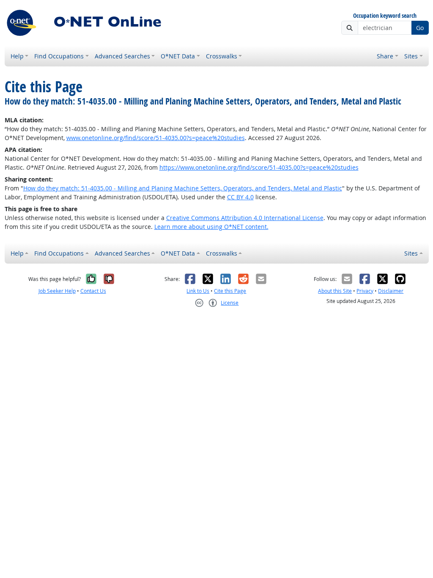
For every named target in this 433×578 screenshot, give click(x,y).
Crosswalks (221, 56)
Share (385, 56)
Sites (411, 56)
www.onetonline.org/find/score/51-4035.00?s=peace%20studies (155, 138)
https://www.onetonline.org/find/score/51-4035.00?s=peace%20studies (259, 167)
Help (17, 56)
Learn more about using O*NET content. (211, 227)
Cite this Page (230, 291)
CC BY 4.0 (240, 197)
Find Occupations (59, 56)
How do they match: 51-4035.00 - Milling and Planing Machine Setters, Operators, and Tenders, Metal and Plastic (182, 188)
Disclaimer (390, 291)
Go (420, 28)
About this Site (335, 291)
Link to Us (197, 291)
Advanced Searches (122, 56)
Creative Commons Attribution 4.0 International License (244, 218)
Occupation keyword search (385, 15)
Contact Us (93, 291)
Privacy (364, 291)
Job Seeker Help (57, 291)
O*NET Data (178, 56)
